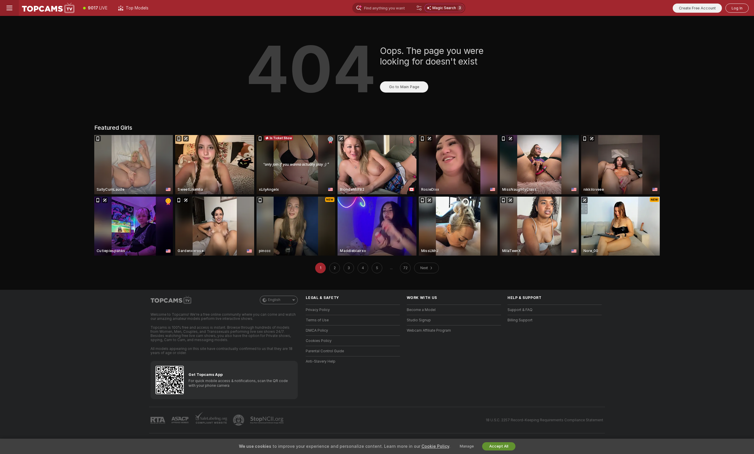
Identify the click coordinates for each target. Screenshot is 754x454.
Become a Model (421, 310)
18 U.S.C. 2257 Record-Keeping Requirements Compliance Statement (544, 420)
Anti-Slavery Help (320, 361)
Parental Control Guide (325, 351)
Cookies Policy (319, 341)
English (274, 300)
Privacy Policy (318, 310)
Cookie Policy (435, 446)
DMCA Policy (317, 330)
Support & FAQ (520, 310)
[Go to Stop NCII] (267, 420)
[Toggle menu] (9, 8)
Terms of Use (317, 320)
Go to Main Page (404, 87)
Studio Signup (419, 320)
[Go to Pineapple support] (239, 420)
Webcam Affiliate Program (429, 330)
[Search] (419, 8)
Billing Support (520, 320)
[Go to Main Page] (48, 8)
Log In (737, 8)
